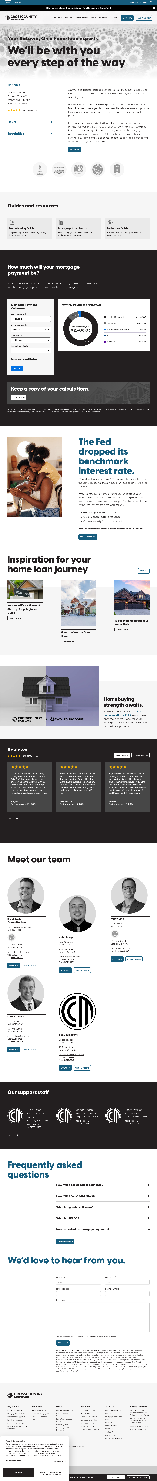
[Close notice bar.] (154, 8)
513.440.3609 (124, 951)
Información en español (114, 1438)
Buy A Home (58, 18)
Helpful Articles (86, 1414)
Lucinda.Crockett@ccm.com (71, 1054)
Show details (58, 1461)
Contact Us (109, 1432)
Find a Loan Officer (112, 1435)
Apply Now (127, 18)
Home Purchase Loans (15, 1423)
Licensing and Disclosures (139, 1426)
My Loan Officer (82, 18)
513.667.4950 (16, 1039)
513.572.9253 (35, 1127)
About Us (114, 18)
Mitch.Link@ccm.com (120, 948)
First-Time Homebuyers (15, 1420)
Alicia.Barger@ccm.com (38, 1120)
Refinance (68, 18)
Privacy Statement (13, 1461)
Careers (108, 1414)
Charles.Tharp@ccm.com (18, 1036)
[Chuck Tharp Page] (25, 993)
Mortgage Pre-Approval (16, 1417)
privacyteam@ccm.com (89, 1369)
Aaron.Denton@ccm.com (19, 952)
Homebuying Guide (14, 1410)
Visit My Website (31, 965)
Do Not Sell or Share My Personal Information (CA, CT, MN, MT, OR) (139, 1420)
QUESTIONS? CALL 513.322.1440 (137, 2)
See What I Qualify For (138, 1477)
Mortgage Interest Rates (16, 1414)
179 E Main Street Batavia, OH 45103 (17, 94)
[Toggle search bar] (150, 2)
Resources (103, 18)
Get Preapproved (65, 1241)
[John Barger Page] (77, 913)
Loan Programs (62, 1425)
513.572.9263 (84, 1123)
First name (61, 1277)
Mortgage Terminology (89, 1420)
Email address (63, 1288)
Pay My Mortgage (87, 1426)
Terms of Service (107, 1337)
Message (60, 1300)
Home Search (19, 2)
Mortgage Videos (87, 1423)
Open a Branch (111, 1425)
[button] (29, 85)
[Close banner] (65, 1440)
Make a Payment (144, 18)
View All (143, 571)
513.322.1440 (21, 103)
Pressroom (109, 1429)
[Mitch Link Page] (129, 895)
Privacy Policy (94, 1337)
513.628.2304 (68, 959)
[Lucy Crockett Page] (77, 1011)
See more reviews (140, 755)
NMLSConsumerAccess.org (90, 1430)
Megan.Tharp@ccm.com (87, 1116)
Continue (18, 1473)
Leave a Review (122, 755)
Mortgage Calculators (89, 1410)
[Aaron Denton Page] (25, 895)
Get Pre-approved (88, 537)
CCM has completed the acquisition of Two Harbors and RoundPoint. (78, 8)
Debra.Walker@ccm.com (135, 1116)
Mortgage (8, 2)
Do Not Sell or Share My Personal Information (50, 1473)
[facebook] (149, 1395)
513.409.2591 (133, 1123)
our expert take (116, 528)
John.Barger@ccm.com (69, 956)
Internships (109, 1422)
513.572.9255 (17, 1041)
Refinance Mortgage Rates (41, 1414)
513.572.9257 (17, 957)
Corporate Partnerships (114, 1410)
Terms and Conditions (138, 1429)
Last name (110, 1277)
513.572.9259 (68, 962)
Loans (93, 18)
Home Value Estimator (89, 1417)
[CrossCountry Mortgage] (21, 18)
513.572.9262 (68, 1060)
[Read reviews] (14, 110)
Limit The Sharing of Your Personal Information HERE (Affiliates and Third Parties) (139, 1412)
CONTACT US (63, 1343)
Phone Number (112, 1288)
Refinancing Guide (39, 1410)
